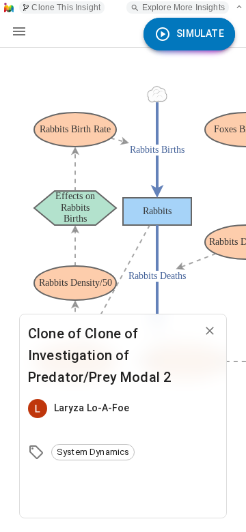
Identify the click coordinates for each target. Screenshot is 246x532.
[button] (93, 452)
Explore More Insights (183, 7)
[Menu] (19, 31)
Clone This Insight (65, 7)
